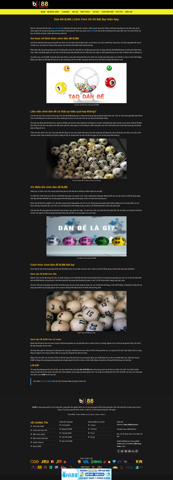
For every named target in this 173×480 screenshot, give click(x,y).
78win (92, 414)
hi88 (123, 446)
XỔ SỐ (96, 12)
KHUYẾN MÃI (108, 12)
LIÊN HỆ (128, 12)
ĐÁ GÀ (75, 12)
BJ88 (43, 12)
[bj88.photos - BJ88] (40, 4)
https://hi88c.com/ (83, 414)
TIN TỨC (119, 12)
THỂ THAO (85, 12)
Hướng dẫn (53, 12)
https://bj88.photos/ (130, 424)
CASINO (65, 12)
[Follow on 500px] (133, 451)
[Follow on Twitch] (136, 451)
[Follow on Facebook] (118, 451)
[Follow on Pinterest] (125, 451)
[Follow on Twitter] (122, 451)
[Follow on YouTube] (129, 451)
